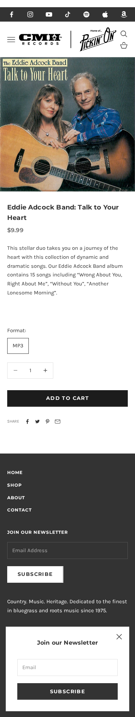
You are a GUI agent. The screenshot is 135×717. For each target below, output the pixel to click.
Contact (19, 510)
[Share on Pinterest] (47, 421)
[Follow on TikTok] (67, 14)
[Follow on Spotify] (86, 14)
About (16, 497)
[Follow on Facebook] (11, 14)
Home (15, 472)
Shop (14, 485)
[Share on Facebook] (27, 421)
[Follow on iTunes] (105, 14)
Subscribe (67, 691)
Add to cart (67, 398)
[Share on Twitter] (37, 421)
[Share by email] (57, 421)
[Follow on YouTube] (49, 14)
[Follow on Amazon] (123, 14)
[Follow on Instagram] (30, 14)
